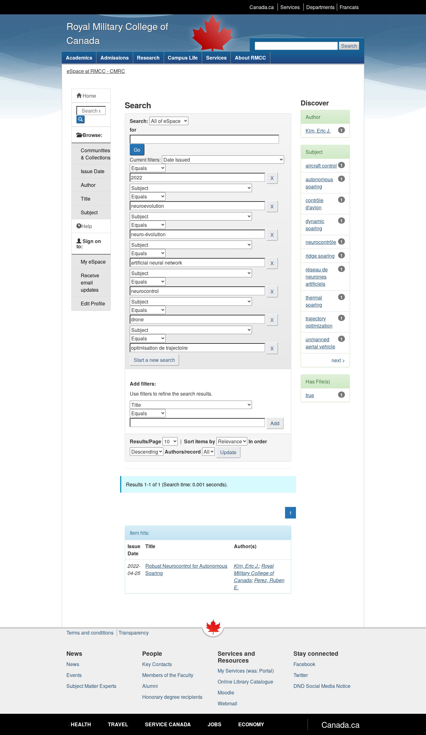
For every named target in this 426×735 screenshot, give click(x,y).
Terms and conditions (90, 632)
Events (74, 675)
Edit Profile (93, 303)
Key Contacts (157, 664)
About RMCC (250, 57)
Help (86, 226)
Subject (89, 212)
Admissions (114, 57)
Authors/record (183, 451)
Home (88, 95)
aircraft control (321, 165)
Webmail (227, 703)
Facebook (304, 664)
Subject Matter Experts (91, 685)
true (310, 395)
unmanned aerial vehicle (320, 343)
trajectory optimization (319, 322)
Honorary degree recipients (172, 696)
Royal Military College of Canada (254, 573)
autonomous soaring (319, 183)
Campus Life (183, 57)
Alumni (150, 685)
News (72, 664)
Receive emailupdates (90, 282)
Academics (79, 57)
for (133, 129)
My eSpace (93, 261)
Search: (139, 120)
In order (258, 441)
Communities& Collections (95, 154)
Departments (320, 7)
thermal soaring (314, 301)
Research (148, 57)
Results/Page (145, 441)
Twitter (300, 675)
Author (88, 184)
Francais (349, 7)
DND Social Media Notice (322, 685)
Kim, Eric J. (246, 565)
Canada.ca (261, 7)
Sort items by (199, 441)
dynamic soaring (315, 224)
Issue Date (92, 171)
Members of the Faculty (167, 675)
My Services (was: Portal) (246, 670)
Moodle (226, 692)
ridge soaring (320, 255)
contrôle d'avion (314, 204)
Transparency (134, 632)
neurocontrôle (321, 242)
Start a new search (154, 359)
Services (290, 7)
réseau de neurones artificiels (317, 276)
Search (349, 45)
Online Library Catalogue (245, 681)
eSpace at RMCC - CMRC (96, 71)
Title (85, 198)
